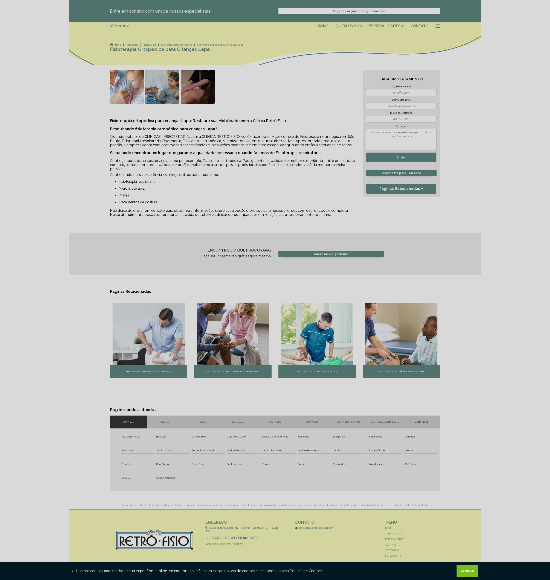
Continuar (467, 570)
